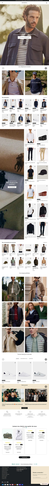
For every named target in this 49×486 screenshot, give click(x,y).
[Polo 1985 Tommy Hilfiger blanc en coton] (30, 210)
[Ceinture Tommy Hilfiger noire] (42, 136)
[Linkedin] (7, 482)
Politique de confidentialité (5, 474)
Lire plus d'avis (24, 457)
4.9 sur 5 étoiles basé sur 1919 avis (26, 464)
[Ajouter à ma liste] (7, 100)
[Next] (46, 68)
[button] (1, 440)
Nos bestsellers (5, 97)
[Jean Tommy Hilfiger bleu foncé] (42, 229)
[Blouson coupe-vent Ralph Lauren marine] (20, 118)
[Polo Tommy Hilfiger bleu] (30, 192)
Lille (17, 469)
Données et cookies (4, 475)
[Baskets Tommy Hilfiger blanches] (36, 118)
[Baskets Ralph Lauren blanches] (28, 103)
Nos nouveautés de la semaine (9, 242)
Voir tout (45, 97)
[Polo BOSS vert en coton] (13, 261)
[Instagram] (5, 482)
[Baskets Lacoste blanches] (40, 371)
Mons (21, 470)
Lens (26, 468)
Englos (24, 468)
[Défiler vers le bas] (24, 63)
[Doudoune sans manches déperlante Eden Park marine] (43, 103)
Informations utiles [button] (5, 467)
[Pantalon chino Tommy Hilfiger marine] (30, 154)
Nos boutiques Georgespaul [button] (21, 467)
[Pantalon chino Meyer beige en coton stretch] (13, 118)
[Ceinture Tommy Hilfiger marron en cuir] (42, 192)
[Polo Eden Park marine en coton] (20, 103)
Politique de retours (4, 471)
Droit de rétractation (4, 472)
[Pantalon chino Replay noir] (36, 248)
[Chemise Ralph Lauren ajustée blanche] (28, 118)
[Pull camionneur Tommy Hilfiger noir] (42, 210)
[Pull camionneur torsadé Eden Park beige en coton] (20, 248)
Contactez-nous (4, 478)
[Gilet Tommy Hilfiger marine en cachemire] (30, 229)
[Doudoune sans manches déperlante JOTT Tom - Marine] (5, 103)
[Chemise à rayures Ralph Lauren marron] (5, 248)
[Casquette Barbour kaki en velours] (5, 261)
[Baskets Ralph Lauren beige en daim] (5, 118)
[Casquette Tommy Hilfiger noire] (42, 172)
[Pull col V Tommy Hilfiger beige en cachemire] (43, 261)
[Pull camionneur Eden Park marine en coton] (36, 103)
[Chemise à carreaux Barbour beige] (43, 248)
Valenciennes (21, 469)
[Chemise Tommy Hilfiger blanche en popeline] (30, 136)
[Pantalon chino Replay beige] (13, 248)
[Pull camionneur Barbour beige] (20, 261)
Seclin (19, 469)
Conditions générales (5, 468)
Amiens (21, 468)
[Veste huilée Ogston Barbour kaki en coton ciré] (36, 261)
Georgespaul (27, 484)
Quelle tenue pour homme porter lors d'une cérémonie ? (36, 404)
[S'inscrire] (46, 477)
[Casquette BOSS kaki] (28, 261)
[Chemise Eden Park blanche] (13, 103)
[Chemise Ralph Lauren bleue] (43, 118)
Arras (22, 468)
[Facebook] (2, 482)
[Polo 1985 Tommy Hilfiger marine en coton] (30, 172)
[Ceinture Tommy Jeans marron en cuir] (28, 248)
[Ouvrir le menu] (3, 2)
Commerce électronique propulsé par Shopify (39, 484)
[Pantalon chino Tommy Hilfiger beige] (42, 154)
